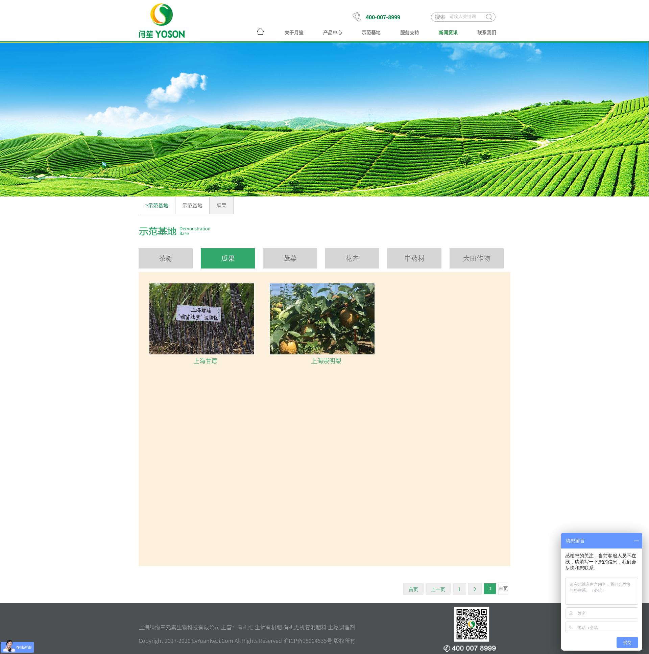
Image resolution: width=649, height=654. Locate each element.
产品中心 (332, 32)
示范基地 (371, 32)
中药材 (414, 258)
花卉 (352, 258)
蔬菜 (290, 258)
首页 (413, 589)
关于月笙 (294, 32)
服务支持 (409, 32)
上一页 (438, 589)
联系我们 (486, 32)
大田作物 (476, 258)
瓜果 (221, 205)
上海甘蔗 (205, 360)
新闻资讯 (448, 32)
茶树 (165, 258)
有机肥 (245, 627)
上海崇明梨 (326, 360)
